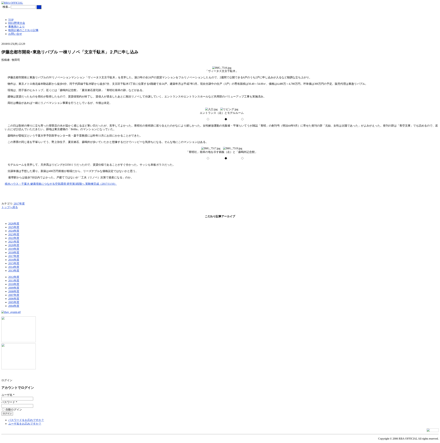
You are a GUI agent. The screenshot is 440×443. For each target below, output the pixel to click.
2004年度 (13, 305)
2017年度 (19, 203)
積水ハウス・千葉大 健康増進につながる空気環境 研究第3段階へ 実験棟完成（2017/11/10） (61, 183)
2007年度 (13, 295)
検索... (6, 6)
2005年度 (13, 302)
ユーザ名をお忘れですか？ (24, 423)
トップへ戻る (9, 207)
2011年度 (13, 280)
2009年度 (13, 287)
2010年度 (13, 284)
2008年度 (13, 291)
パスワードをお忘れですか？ (26, 420)
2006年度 (13, 298)
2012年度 (13, 276)
